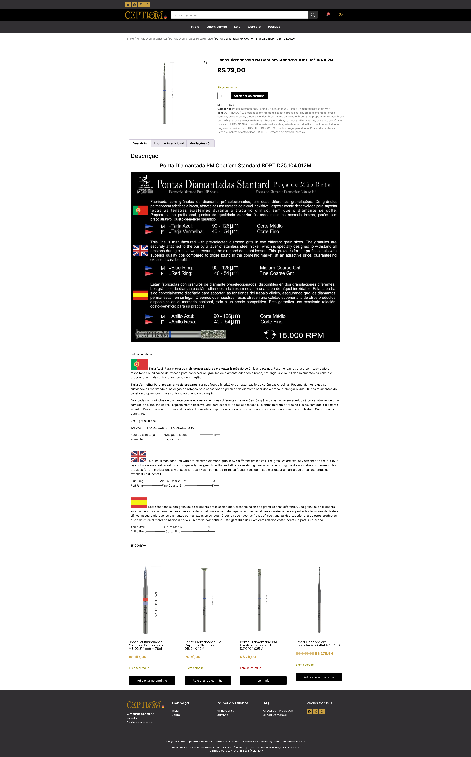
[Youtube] (128, 4)
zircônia (300, 131)
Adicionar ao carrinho (249, 96)
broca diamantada (315, 112)
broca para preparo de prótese (317, 116)
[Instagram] (141, 4)
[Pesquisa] (313, 15)
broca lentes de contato (282, 116)
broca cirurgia (294, 112)
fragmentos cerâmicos (230, 128)
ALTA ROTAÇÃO (233, 112)
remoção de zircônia (282, 131)
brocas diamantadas (302, 120)
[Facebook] (134, 4)
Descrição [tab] (140, 143)
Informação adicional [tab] (169, 143)
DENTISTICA (239, 124)
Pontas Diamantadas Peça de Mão (191, 38)
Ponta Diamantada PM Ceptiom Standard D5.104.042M (203, 645)
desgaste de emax (289, 124)
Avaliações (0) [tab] (200, 143)
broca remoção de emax (249, 120)
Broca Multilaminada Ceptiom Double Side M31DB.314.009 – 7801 (146, 645)
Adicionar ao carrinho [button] (152, 680)
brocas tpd (224, 124)
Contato (254, 27)
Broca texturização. (277, 120)
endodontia (332, 124)
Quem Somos (217, 27)
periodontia (302, 128)
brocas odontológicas (329, 120)
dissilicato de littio (313, 124)
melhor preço (286, 128)
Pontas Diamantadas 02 (151, 38)
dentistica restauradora (263, 124)
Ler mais (263, 680)
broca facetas (237, 116)
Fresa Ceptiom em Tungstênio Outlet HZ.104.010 (318, 644)
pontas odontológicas (242, 131)
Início (195, 27)
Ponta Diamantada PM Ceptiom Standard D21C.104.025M (258, 645)
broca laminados (257, 116)
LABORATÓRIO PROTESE (261, 128)
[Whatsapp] (147, 4)
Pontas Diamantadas (244, 108)
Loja (237, 27)
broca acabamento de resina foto (265, 112)
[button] (205, 62)
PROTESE (262, 131)
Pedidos (274, 27)
